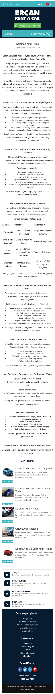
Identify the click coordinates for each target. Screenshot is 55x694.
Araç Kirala (27, 618)
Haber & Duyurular (27, 653)
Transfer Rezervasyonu (27, 628)
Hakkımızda (27, 643)
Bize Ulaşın (27, 656)
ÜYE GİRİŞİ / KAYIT (12, 4)
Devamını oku (8, 481)
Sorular (27, 649)
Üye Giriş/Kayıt (27, 631)
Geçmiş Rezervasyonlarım (27, 625)
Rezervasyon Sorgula (27, 621)
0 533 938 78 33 (38, 33)
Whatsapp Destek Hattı (30, 25)
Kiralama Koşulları (28, 646)
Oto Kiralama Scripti (27, 690)
